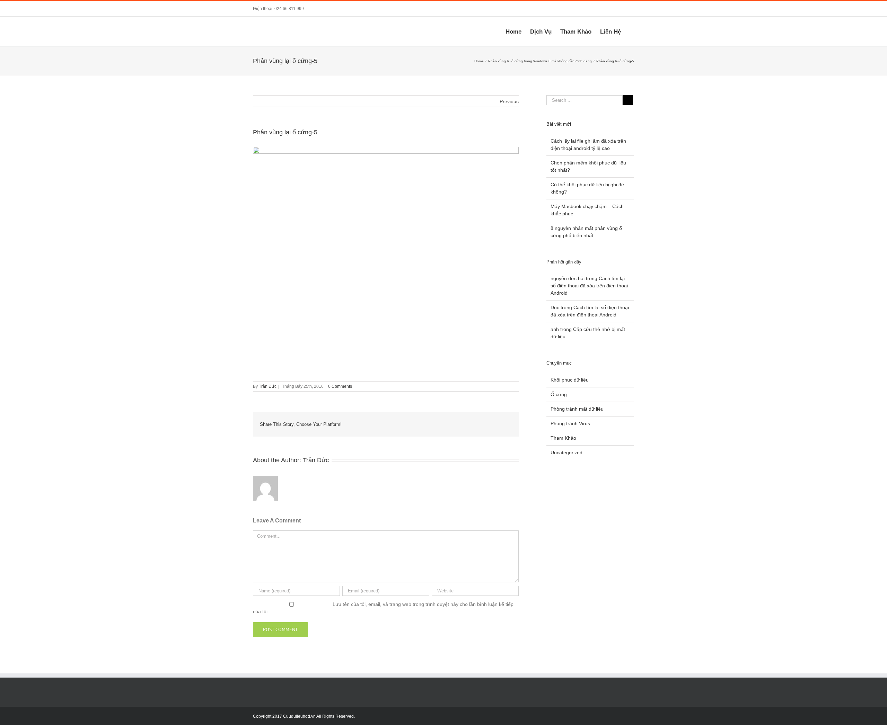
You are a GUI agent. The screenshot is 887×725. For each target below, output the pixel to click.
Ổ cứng (559, 394)
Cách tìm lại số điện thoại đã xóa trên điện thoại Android (589, 286)
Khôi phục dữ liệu (570, 380)
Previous (509, 101)
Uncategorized (566, 452)
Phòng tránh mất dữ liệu (577, 409)
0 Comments (340, 386)
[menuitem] (518, 31)
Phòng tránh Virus (570, 423)
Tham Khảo (563, 438)
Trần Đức (267, 386)
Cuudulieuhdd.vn (299, 716)
